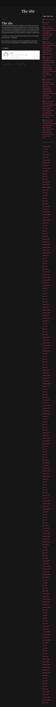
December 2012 (46, 438)
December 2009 (46, 533)
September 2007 (46, 607)
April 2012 (44, 457)
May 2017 (44, 296)
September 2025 (46, 146)
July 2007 (44, 612)
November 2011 (46, 471)
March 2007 (45, 623)
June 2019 (45, 228)
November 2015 (46, 345)
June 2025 (45, 149)
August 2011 (45, 479)
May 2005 (44, 683)
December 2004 (46, 697)
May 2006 (44, 651)
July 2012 (44, 449)
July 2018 (44, 258)
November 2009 (46, 536)
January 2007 (45, 629)
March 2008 (45, 591)
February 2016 (45, 337)
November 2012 (46, 441)
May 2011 (44, 487)
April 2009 (44, 555)
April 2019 (44, 233)
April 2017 (44, 299)
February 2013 (45, 432)
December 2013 (46, 405)
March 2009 (45, 558)
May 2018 (44, 263)
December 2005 (46, 664)
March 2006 (45, 656)
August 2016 (45, 321)
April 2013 (44, 427)
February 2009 (45, 561)
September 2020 (46, 187)
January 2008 (45, 596)
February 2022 (45, 154)
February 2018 (45, 272)
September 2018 (46, 252)
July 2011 (44, 482)
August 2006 (45, 642)
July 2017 (44, 291)
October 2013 (45, 411)
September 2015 (46, 351)
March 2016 (45, 334)
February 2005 (45, 691)
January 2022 (45, 157)
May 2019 (44, 231)
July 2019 (44, 225)
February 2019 (45, 239)
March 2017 (45, 302)
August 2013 (45, 416)
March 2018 (45, 269)
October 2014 (45, 381)
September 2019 (46, 220)
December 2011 (46, 468)
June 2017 (45, 293)
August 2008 (45, 577)
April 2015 (44, 364)
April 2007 (44, 621)
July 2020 (44, 192)
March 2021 (45, 179)
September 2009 (46, 542)
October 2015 (45, 348)
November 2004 (46, 700)
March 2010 (45, 525)
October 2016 (45, 315)
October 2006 (45, 637)
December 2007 (46, 599)
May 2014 (44, 392)
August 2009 (45, 544)
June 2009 (45, 550)
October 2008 (45, 571)
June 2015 (45, 359)
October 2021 (45, 165)
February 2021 (45, 182)
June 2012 (45, 452)
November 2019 (46, 214)
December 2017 (46, 277)
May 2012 (44, 454)
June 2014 (45, 389)
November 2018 (46, 247)
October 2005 (45, 670)
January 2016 (45, 340)
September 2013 (46, 413)
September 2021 (46, 168)
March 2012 (45, 460)
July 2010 (44, 514)
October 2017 (45, 282)
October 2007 (45, 604)
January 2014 (45, 402)
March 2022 (45, 152)
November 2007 (46, 601)
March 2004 (45, 702)
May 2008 (44, 585)
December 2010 (46, 501)
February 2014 (45, 400)
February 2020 (45, 206)
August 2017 (45, 288)
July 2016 (44, 323)
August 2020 (45, 190)
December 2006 (46, 631)
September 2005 (46, 672)
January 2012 (45, 465)
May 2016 (44, 329)
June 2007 (45, 615)
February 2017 (45, 304)
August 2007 (45, 610)
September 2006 (46, 640)
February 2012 (45, 462)
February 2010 (45, 528)
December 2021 (46, 160)
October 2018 (45, 250)
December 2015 (46, 342)
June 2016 (45, 326)
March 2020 (45, 203)
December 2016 (46, 310)
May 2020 (44, 198)
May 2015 (44, 362)
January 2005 (45, 694)
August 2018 (45, 255)
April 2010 (44, 522)
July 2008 (44, 580)
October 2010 (45, 506)
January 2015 (45, 372)
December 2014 (46, 375)
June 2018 (45, 261)
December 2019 (46, 212)
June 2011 (45, 484)
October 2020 (45, 184)
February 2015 (45, 370)
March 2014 (45, 397)
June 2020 (45, 195)
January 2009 (45, 563)
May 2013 (44, 424)
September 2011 (46, 476)
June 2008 (45, 582)
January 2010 (45, 531)
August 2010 (45, 512)
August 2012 (45, 446)
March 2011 (45, 492)
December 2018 (46, 244)
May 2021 (44, 173)
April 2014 (44, 394)
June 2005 (45, 681)
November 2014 (46, 378)
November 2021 (46, 162)
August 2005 (45, 675)
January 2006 (45, 661)
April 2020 (44, 201)
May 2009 (44, 552)
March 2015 (45, 367)
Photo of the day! (49, 19)
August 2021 (45, 171)
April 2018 (44, 266)
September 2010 (46, 509)
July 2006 (44, 645)
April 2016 (44, 332)
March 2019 (45, 236)
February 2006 (45, 659)
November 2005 (46, 667)
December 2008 (46, 566)
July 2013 (44, 419)
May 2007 (44, 618)
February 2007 (45, 626)
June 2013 (45, 422)
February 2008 (45, 593)
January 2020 (45, 209)
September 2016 (46, 318)
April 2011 (44, 490)
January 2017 (45, 307)
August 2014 (45, 386)
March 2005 (45, 689)
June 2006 (45, 648)
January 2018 (45, 274)
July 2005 (44, 678)
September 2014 (46, 383)
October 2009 (45, 539)
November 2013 (46, 408)
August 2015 (45, 353)
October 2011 (45, 473)
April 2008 (44, 588)
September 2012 (46, 443)
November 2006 (46, 634)
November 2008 (46, 569)
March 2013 (45, 430)
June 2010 (45, 517)
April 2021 (44, 176)
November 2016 (46, 312)
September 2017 (46, 285)
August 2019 (45, 222)
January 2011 (45, 498)
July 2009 (44, 547)
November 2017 (46, 280)
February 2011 (45, 495)
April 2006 (44, 653)
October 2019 (45, 217)
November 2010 (46, 503)
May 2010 (44, 520)
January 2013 (45, 435)
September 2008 (46, 574)
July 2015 (44, 356)
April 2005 (44, 686)
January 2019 (45, 242)
